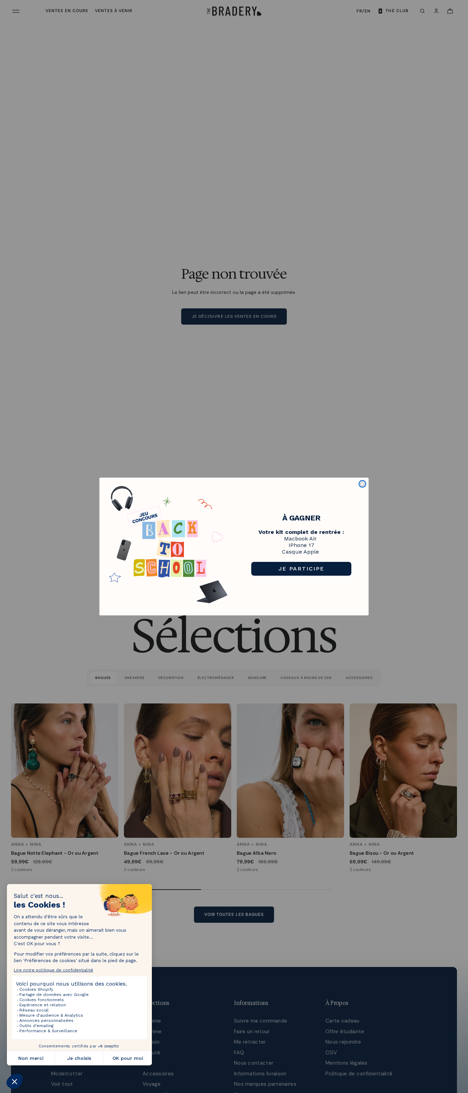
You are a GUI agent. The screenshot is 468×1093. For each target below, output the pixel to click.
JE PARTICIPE (301, 568)
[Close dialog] (362, 483)
